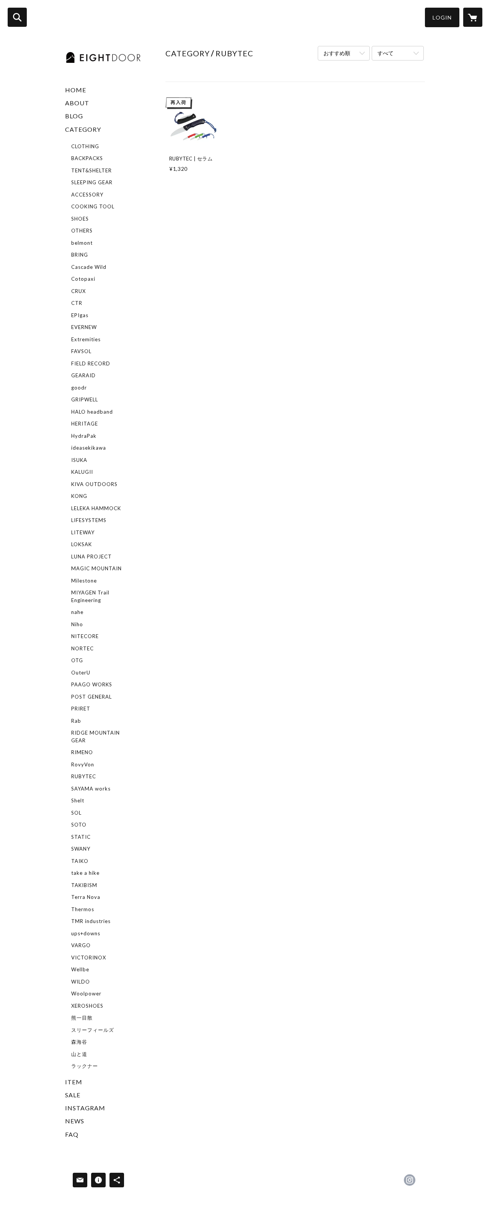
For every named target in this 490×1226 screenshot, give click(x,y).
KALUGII (82, 472)
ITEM (73, 1081)
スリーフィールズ (92, 1030)
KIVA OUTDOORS (94, 484)
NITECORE (85, 636)
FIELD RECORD (90, 363)
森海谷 (79, 1042)
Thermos (82, 909)
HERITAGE (84, 424)
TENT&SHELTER (91, 170)
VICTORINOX (88, 957)
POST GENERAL (91, 697)
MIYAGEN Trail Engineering (90, 596)
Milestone (84, 581)
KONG (79, 496)
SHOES (80, 219)
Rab (76, 721)
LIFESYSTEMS (88, 520)
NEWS (74, 1121)
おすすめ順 (336, 53)
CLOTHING (85, 146)
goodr (79, 388)
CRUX (78, 291)
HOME (75, 89)
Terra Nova (85, 897)
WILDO (80, 982)
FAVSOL (81, 351)
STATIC (81, 837)
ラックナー (84, 1066)
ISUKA (79, 460)
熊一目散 (82, 1018)
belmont (82, 243)
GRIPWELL (84, 399)
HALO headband (92, 412)
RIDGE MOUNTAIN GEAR (95, 736)
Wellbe (80, 969)
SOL (76, 813)
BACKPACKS (87, 158)
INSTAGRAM (85, 1107)
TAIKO (79, 861)
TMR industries (91, 921)
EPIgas (79, 315)
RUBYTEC (83, 776)
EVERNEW (84, 327)
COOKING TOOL (92, 206)
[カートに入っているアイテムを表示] (472, 17)
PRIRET (80, 708)
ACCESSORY (87, 195)
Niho (77, 624)
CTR (76, 303)
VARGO (81, 945)
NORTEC (82, 648)
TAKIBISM (84, 885)
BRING (79, 255)
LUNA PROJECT (91, 556)
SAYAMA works (91, 789)
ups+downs (85, 933)
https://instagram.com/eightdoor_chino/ (409, 1180)
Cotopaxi (83, 279)
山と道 (79, 1054)
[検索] (17, 17)
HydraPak (83, 436)
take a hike (85, 873)
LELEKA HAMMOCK (96, 508)
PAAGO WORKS (91, 684)
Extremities (86, 339)
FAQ (71, 1134)
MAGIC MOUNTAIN (96, 568)
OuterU (80, 672)
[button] (442, 17)
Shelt (77, 800)
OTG (77, 660)
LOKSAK (81, 544)
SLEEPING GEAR (92, 182)
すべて (385, 53)
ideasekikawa (88, 448)
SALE (72, 1094)
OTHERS (82, 231)
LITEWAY (83, 532)
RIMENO (82, 752)
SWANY (80, 849)
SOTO (79, 825)
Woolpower (86, 993)
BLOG (74, 115)
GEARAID (83, 375)
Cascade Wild (88, 267)
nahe (77, 612)
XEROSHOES (87, 1006)
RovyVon (82, 764)
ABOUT (77, 102)
